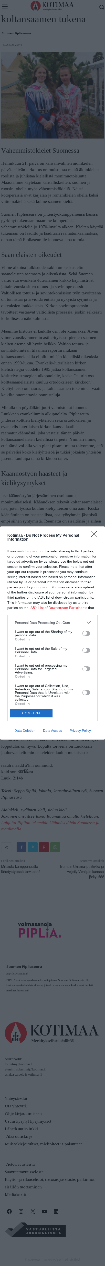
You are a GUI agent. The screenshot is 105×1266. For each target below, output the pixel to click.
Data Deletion (24, 730)
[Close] (95, 535)
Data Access (52, 730)
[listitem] (52, 622)
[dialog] (52, 633)
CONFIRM (31, 713)
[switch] (86, 633)
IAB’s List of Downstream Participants (58, 608)
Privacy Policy (80, 730)
